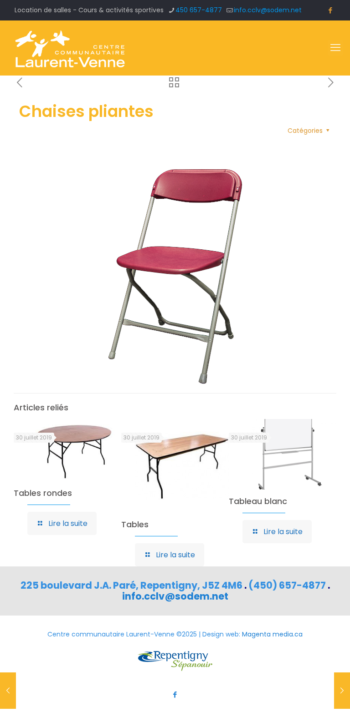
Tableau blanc (258, 501)
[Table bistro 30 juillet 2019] (8, 690)
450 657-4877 (198, 10)
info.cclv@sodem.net (268, 10)
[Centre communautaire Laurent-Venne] (69, 47)
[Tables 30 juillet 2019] (342, 690)
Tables (135, 524)
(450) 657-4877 (287, 585)
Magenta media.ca (272, 634)
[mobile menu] (335, 48)
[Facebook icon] (330, 10)
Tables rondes (43, 493)
